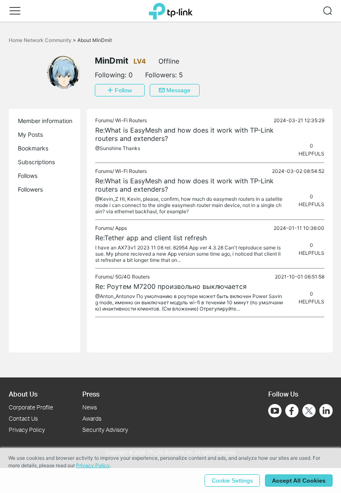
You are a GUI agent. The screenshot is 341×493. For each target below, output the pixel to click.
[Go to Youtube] (275, 410)
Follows (27, 175)
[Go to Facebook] (292, 410)
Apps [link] (121, 228)
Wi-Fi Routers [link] (131, 120)
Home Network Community (41, 40)
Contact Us (23, 418)
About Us (23, 393)
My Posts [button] (30, 134)
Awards (91, 418)
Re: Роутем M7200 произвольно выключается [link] (171, 286)
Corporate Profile (31, 407)
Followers (30, 189)
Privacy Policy (27, 429)
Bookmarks (33, 148)
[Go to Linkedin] (326, 410)
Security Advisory (105, 429)
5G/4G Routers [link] (132, 277)
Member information (45, 120)
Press (90, 393)
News (89, 407)
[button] (15, 11)
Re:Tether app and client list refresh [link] (151, 238)
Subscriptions (36, 161)
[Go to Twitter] (309, 411)
